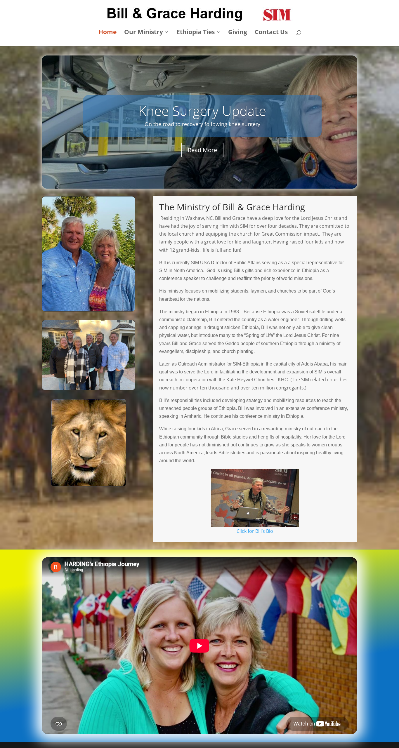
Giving (237, 33)
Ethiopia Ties (195, 33)
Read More (202, 158)
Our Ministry (143, 33)
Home (107, 33)
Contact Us (271, 33)
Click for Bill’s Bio (255, 531)
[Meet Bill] (255, 498)
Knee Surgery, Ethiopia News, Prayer (202, 103)
